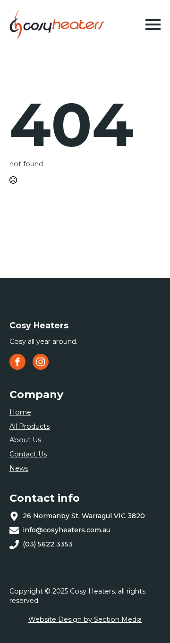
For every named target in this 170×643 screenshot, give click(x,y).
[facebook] (17, 362)
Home (20, 412)
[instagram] (41, 362)
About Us (25, 440)
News (18, 468)
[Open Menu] (153, 24)
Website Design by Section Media (85, 619)
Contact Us (28, 454)
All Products (29, 426)
